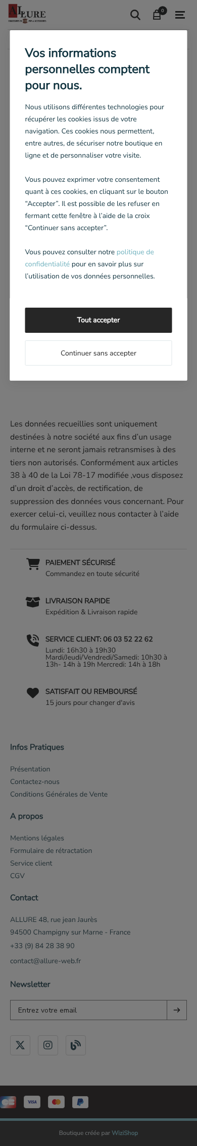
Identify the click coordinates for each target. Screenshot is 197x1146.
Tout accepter (98, 320)
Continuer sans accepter (98, 353)
